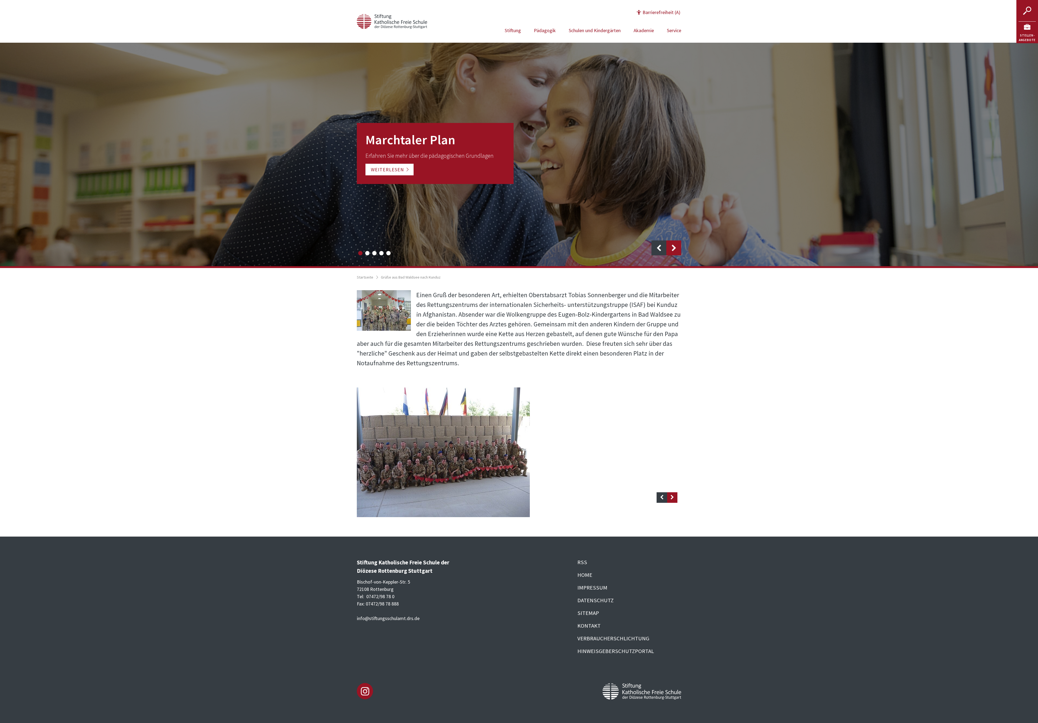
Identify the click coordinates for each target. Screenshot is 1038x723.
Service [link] (674, 30)
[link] (1027, 32)
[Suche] (1027, 11)
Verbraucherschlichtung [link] (613, 638)
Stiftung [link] (513, 30)
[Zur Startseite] (392, 20)
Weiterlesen (387, 169)
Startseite (365, 277)
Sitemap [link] (588, 613)
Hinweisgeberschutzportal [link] (615, 651)
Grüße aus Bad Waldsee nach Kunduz (411, 277)
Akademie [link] (644, 30)
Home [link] (584, 574)
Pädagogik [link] (545, 30)
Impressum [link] (592, 587)
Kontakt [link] (589, 625)
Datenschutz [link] (595, 600)
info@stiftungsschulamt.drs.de (388, 618)
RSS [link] (582, 562)
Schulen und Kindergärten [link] (595, 30)
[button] (658, 12)
